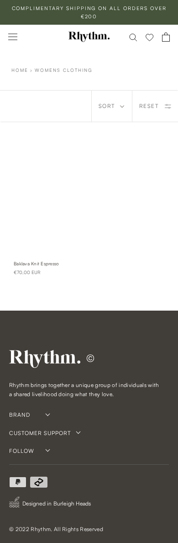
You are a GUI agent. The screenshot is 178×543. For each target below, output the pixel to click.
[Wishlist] (150, 37)
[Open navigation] (12, 36)
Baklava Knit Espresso (36, 263)
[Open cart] (166, 37)
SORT (107, 105)
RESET (149, 105)
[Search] (133, 37)
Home (19, 70)
